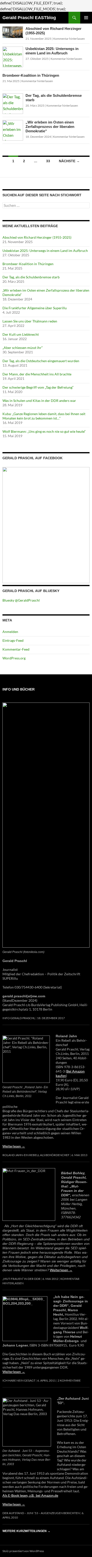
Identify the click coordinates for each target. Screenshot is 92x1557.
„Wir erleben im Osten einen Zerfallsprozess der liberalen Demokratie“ (50, 126)
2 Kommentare (69, 1380)
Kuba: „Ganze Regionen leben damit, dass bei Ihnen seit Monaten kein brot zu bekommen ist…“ (43, 416)
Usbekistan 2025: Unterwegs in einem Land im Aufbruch (52, 51)
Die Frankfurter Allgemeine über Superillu (34, 308)
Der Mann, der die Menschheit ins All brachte (36, 374)
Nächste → (69, 161)
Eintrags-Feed (13, 640)
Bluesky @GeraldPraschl (21, 600)
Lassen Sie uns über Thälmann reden (29, 321)
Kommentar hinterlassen (69, 38)
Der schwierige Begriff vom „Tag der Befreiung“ (38, 387)
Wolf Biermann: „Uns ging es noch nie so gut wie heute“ (44, 431)
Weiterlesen (13, 1146)
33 (48, 161)
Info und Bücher (18, 689)
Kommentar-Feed (15, 649)
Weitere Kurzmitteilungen (26, 1531)
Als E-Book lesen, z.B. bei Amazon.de (30, 1495)
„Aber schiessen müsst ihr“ (22, 348)
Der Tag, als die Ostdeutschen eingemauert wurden (40, 361)
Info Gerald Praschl (18, 1018)
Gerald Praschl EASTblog (29, 17)
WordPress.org (14, 658)
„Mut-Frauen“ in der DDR (21, 1279)
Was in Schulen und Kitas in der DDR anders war (39, 400)
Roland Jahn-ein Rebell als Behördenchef (35, 1155)
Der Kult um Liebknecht (20, 334)
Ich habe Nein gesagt (18, 1380)
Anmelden (10, 632)
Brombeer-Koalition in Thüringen (30, 75)
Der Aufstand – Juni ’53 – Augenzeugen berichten (41, 1513)
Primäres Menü (86, 18)
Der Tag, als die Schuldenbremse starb (31, 277)
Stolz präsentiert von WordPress (23, 1551)
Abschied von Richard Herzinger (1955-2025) (36, 237)
